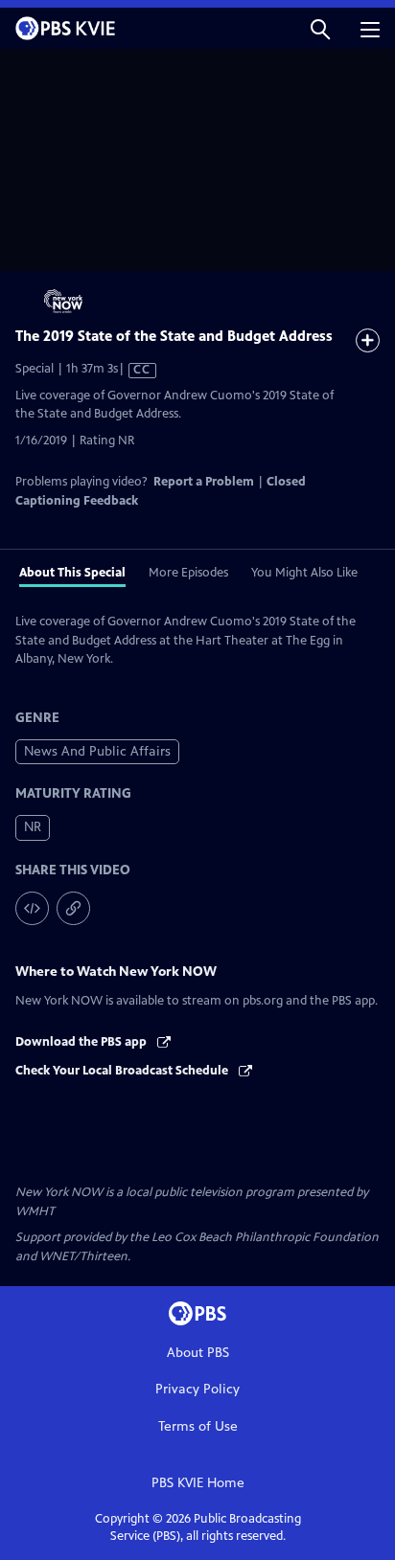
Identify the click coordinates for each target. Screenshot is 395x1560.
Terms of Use (198, 1426)
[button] (320, 28)
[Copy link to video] (73, 908)
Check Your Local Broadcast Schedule (123, 1070)
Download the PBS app (82, 1042)
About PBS (198, 1353)
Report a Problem (203, 481)
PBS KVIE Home (197, 1483)
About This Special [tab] (72, 572)
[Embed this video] (32, 908)
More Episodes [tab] (188, 572)
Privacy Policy (197, 1389)
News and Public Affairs (97, 751)
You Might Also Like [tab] (304, 572)
